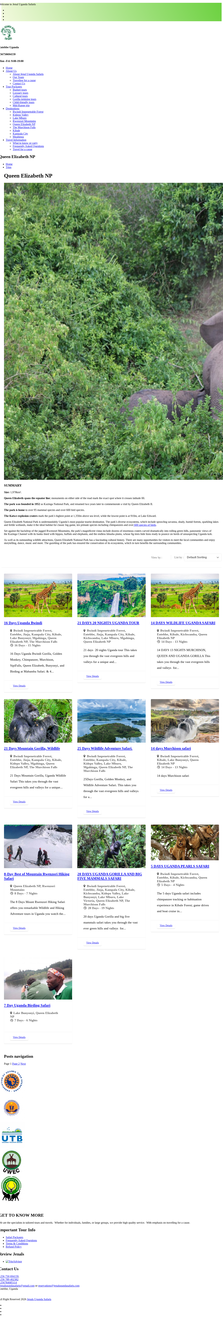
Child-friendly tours (23, 102)
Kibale (16, 130)
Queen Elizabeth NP (24, 124)
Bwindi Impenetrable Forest (28, 111)
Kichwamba (91, 638)
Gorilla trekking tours (24, 99)
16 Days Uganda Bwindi (23, 623)
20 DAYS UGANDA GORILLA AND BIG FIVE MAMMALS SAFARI (109, 876)
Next (23, 1063)
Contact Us (19, 83)
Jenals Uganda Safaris (39, 1299)
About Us (11, 70)
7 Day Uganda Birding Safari (27, 1005)
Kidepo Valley (21, 114)
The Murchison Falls (24, 127)
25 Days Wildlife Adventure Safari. (104, 748)
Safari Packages (14, 1237)
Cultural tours (20, 96)
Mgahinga (18, 136)
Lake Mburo (19, 117)
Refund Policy (14, 1246)
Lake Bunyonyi (20, 638)
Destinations (12, 108)
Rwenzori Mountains (24, 121)
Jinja (26, 634)
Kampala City (20, 133)
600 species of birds (144, 524)
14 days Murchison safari (171, 748)
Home (9, 67)
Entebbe (15, 634)
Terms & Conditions (17, 1243)
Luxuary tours (20, 92)
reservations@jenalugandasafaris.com (58, 1285)
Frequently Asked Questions (28, 146)
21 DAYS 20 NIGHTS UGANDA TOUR (108, 623)
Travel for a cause (22, 149)
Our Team (18, 77)
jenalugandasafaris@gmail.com (17, 1285)
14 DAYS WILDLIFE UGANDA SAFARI (183, 623)
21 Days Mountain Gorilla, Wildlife (32, 748)
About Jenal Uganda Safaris (28, 74)
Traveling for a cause (24, 80)
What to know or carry (25, 143)
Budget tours (20, 89)
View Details (19, 685)
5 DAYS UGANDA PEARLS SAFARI (180, 866)
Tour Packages (14, 86)
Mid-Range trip (21, 105)
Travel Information (16, 139)
